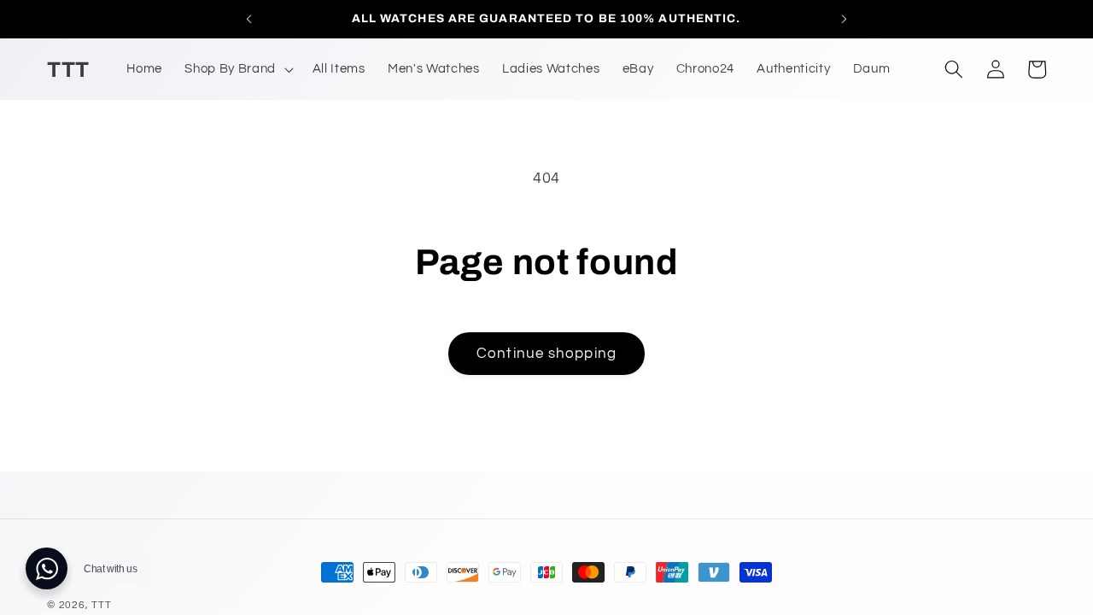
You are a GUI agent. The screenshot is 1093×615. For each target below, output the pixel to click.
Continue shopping (546, 353)
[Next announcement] (844, 19)
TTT (101, 605)
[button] (237, 69)
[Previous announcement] (248, 19)
